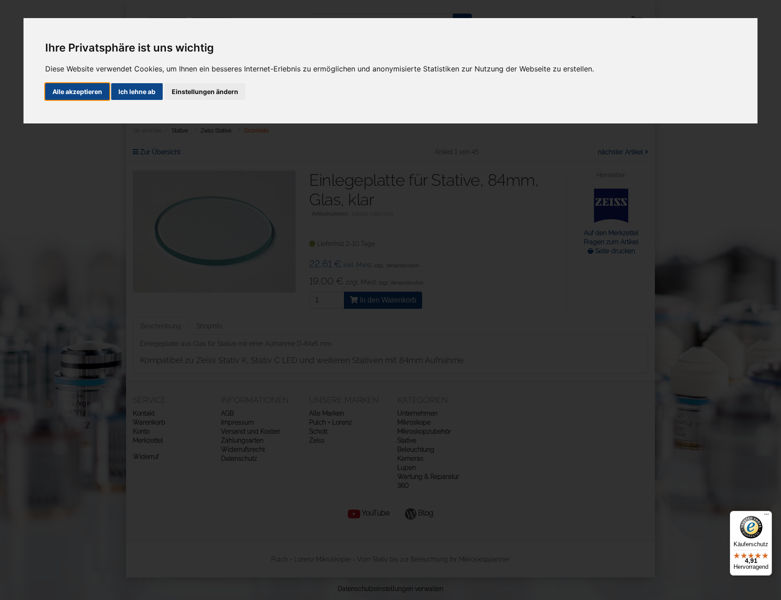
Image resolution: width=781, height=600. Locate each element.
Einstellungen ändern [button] (205, 91)
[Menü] (766, 516)
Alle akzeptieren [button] (77, 91)
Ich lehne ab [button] (136, 91)
